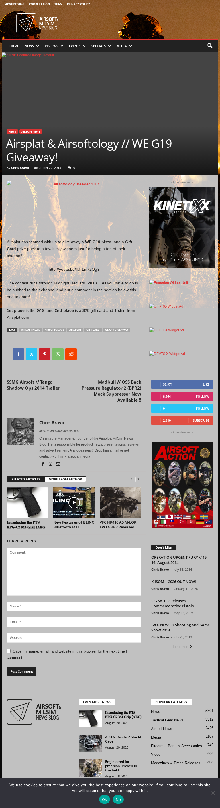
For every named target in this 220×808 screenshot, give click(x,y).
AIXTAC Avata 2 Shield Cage (123, 739)
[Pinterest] (44, 354)
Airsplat (75, 330)
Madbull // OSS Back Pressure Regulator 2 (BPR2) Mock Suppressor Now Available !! (111, 391)
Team (58, 4)
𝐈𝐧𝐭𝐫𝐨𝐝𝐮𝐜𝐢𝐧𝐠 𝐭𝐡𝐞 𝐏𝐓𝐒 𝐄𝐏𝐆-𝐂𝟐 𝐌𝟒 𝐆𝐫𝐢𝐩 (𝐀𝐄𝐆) (26, 525)
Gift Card (93, 330)
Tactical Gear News (167, 720)
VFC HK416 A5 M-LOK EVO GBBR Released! (118, 525)
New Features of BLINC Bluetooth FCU (73, 525)
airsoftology (54, 330)
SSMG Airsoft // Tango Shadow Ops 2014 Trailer (33, 385)
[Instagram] (51, 464)
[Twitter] (31, 354)
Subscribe (201, 420)
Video (155, 754)
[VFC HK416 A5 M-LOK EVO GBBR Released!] (120, 502)
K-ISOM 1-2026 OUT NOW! (173, 581)
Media (122, 46)
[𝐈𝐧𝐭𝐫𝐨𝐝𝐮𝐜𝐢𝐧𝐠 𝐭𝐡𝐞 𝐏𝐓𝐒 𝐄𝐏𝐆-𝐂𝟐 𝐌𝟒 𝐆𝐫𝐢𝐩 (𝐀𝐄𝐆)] (27, 502)
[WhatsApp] (58, 354)
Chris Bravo (20, 167)
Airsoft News (30, 131)
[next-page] (138, 479)
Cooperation (39, 4)
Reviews (51, 46)
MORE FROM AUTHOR (65, 479)
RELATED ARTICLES (25, 479)
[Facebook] (18, 354)
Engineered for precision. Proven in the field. (121, 766)
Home (14, 46)
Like (206, 384)
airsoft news (30, 330)
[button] (209, 46)
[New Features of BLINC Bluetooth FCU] (74, 502)
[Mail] (58, 464)
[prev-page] (131, 479)
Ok (104, 799)
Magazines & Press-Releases (175, 763)
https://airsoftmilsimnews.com (59, 430)
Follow (202, 396)
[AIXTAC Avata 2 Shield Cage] (90, 743)
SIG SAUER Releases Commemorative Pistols (172, 603)
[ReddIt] (71, 354)
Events (74, 46)
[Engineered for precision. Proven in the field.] (90, 768)
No (118, 799)
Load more (181, 647)
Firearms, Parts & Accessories (176, 746)
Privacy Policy (78, 4)
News (29, 46)
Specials (98, 46)
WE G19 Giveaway (116, 330)
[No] (213, 793)
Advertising (14, 4)
